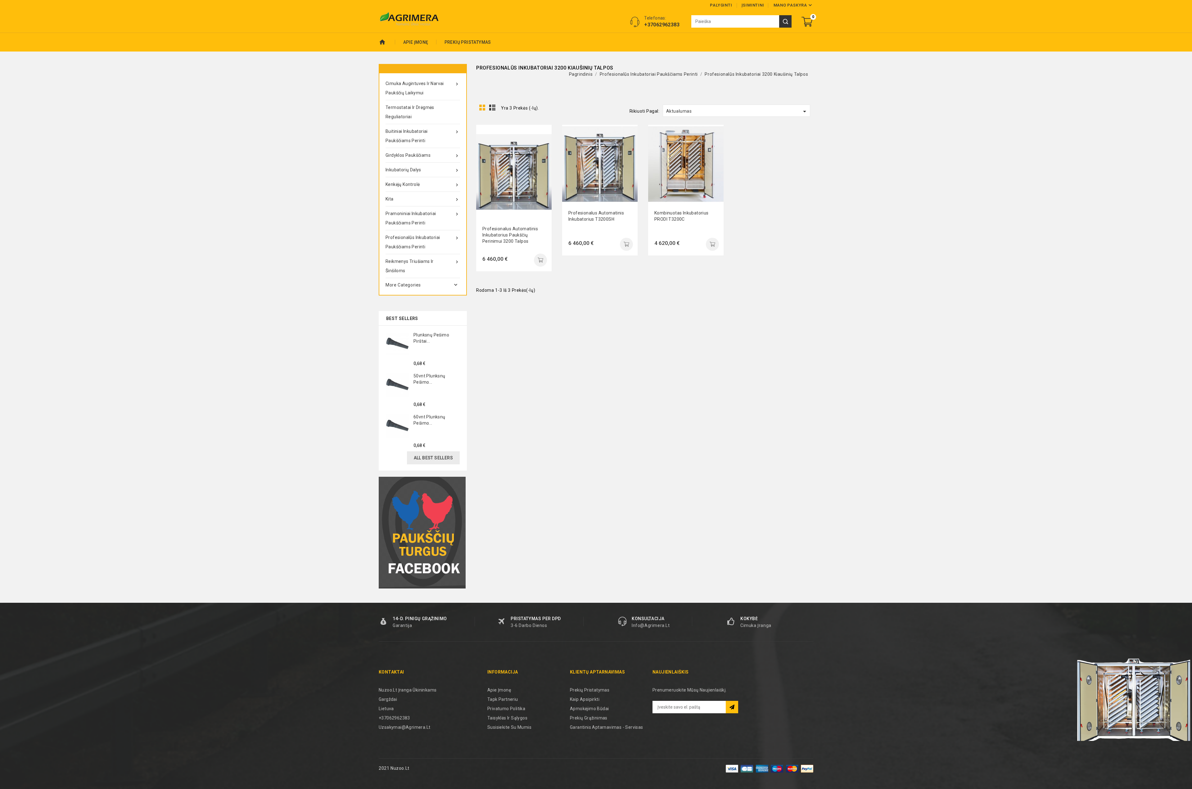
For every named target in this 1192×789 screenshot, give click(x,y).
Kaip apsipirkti (584, 699)
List (492, 108)
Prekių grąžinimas (588, 717)
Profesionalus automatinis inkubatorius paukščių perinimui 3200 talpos (510, 235)
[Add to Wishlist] (542, 162)
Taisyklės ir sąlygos (507, 717)
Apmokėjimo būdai (589, 708)
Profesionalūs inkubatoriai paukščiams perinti (423, 242)
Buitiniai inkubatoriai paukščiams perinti (423, 136)
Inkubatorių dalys (423, 170)
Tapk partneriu (502, 699)
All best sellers (433, 457)
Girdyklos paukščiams (423, 156)
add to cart (540, 260)
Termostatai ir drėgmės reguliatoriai (410, 112)
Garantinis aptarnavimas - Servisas (606, 727)
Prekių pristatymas (468, 42)
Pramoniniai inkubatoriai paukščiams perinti (423, 218)
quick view (542, 134)
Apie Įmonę (415, 42)
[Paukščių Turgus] (422, 532)
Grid (482, 108)
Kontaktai (391, 672)
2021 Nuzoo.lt (394, 768)
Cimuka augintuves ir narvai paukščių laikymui (423, 88)
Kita (423, 199)
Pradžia (387, 42)
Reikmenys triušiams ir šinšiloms (423, 266)
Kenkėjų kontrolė (423, 185)
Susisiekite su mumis (509, 727)
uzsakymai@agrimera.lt (404, 727)
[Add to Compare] (542, 148)
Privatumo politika (506, 708)
